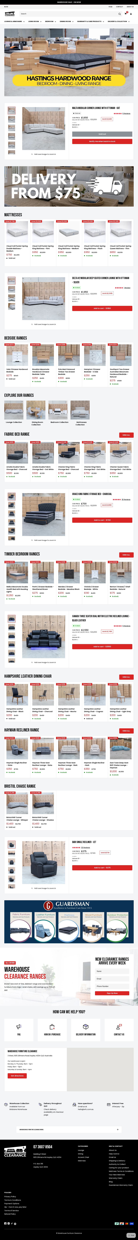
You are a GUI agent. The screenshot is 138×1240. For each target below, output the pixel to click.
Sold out (102, 134)
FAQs (110, 7)
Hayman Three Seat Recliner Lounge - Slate (42, 764)
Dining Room (65, 21)
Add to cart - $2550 (102, 646)
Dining (80, 1154)
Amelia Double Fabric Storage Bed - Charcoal (16, 468)
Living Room (33, 21)
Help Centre (114, 1154)
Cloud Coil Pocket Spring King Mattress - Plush (94, 247)
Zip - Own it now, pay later (15, 1207)
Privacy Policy (10, 1196)
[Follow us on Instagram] (9, 1223)
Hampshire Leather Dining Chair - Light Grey (120, 710)
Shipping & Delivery (117, 1160)
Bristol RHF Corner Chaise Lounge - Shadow (43, 818)
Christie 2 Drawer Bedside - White (91, 588)
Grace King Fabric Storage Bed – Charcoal (92, 494)
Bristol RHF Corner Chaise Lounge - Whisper (17, 818)
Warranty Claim (115, 1178)
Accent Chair (83, 1157)
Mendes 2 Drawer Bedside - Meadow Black (68, 588)
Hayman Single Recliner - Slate (16, 764)
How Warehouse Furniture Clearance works (31, 1130)
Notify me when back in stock (102, 141)
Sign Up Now (112, 993)
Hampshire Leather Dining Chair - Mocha (67, 710)
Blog (6, 7)
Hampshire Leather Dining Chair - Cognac (93, 710)
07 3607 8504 (42, 1147)
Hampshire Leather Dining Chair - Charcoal (42, 710)
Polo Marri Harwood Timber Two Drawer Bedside (66, 371)
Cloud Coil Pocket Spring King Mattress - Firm (43, 247)
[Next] (134, 242)
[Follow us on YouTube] (15, 1223)
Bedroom (49, 21)
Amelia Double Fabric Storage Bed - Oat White (43, 468)
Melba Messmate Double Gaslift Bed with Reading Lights (17, 589)
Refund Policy (10, 1214)
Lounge (81, 1150)
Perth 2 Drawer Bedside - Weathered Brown (43, 588)
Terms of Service (11, 1210)
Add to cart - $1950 (102, 308)
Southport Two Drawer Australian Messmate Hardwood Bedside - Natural (119, 373)
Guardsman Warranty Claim (121, 1185)
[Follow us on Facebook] (5, 1223)
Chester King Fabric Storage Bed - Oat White (94, 468)
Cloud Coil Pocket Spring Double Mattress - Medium (17, 248)
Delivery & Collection (117, 21)
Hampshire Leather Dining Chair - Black (14, 710)
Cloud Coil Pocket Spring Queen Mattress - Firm (120, 247)
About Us (130, 7)
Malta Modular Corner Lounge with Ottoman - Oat (96, 108)
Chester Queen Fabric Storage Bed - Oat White (120, 468)
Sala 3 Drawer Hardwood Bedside (17, 370)
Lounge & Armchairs (13, 21)
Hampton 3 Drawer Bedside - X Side (92, 370)
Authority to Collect (117, 1164)
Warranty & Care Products (89, 21)
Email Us (112, 1157)
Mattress (82, 1160)
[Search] (119, 14)
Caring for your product (119, 1167)
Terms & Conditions (12, 1200)
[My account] (131, 14)
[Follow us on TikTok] (12, 1223)
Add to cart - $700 (102, 520)
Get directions (17, 1076)
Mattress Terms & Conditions (121, 1171)
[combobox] (68, 14)
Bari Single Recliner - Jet (84, 842)
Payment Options (11, 1203)
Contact (119, 7)
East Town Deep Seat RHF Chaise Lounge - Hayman (119, 765)
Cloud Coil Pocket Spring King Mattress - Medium (68, 247)
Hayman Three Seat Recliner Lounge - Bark (67, 764)
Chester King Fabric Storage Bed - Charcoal (68, 468)
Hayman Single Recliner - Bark (94, 764)
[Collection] (69, 62)
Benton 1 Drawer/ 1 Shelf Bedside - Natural (120, 588)
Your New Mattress (117, 1174)
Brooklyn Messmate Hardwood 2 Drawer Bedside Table (40, 371)
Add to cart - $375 (102, 867)
